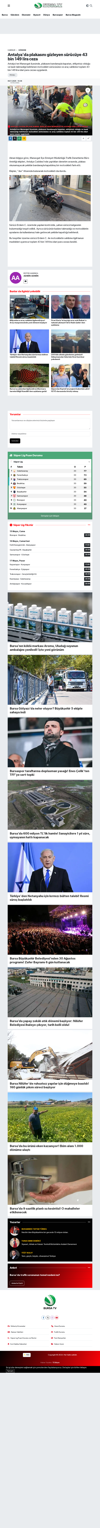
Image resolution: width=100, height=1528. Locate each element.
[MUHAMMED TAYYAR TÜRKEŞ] (15, 1231)
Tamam (10, 1371)
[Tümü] (89, 1222)
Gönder (15, 441)
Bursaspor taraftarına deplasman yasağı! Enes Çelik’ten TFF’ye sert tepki (49, 773)
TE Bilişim (56, 1362)
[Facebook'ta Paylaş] (10, 138)
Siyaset (36, 15)
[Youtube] (57, 1318)
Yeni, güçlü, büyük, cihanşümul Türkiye (39, 1256)
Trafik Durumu (59, 1332)
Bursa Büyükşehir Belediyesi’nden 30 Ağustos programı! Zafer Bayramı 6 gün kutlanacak (42, 960)
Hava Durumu (59, 1326)
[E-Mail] (26, 281)
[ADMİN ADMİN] (15, 278)
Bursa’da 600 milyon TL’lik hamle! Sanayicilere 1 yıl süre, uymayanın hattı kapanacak (50, 835)
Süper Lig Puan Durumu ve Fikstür (23, 1338)
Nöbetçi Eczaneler (18, 1326)
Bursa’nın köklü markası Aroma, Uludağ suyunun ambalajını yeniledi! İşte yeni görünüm (44, 648)
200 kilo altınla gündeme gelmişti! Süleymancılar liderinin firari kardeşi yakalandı (67, 357)
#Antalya (12, 75)
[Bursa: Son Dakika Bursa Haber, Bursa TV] (48, 6)
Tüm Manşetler (60, 1338)
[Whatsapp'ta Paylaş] (19, 138)
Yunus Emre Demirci (31, 1241)
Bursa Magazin (73, 15)
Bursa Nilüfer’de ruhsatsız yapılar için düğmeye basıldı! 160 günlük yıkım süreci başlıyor (49, 1085)
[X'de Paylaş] (15, 138)
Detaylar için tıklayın (50, 516)
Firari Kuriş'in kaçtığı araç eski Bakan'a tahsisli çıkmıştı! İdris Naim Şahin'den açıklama (68, 322)
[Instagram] (52, 1318)
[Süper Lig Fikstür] (89, 525)
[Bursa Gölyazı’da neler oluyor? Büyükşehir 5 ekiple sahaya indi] (50, 680)
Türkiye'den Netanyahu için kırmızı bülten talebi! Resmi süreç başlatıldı (49, 898)
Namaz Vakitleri (17, 1332)
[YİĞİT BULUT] (15, 1254)
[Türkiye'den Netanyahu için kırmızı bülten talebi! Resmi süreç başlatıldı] (29, 341)
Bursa (5, 15)
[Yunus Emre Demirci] (15, 1243)
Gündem (14, 15)
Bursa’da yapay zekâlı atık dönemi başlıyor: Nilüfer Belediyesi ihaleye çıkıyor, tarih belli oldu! (46, 1023)
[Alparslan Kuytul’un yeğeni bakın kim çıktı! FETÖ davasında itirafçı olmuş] (70, 375)
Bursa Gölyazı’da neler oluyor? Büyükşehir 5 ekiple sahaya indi (46, 710)
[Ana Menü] (9, 6)
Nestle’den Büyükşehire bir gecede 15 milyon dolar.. (45, 1232)
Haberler (11, 50)
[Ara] (91, 6)
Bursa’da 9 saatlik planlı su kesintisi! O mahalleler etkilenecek (45, 1210)
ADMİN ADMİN (31, 276)
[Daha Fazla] (24, 138)
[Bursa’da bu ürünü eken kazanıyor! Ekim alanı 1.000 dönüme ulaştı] (50, 1117)
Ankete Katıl (17, 1283)
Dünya (46, 15)
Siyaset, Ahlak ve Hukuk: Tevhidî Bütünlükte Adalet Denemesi (49, 1244)
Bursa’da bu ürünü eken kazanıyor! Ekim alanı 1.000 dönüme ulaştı (46, 1148)
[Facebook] (43, 1318)
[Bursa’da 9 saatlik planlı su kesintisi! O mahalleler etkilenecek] (50, 1180)
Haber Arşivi (59, 1344)
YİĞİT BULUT (27, 1253)
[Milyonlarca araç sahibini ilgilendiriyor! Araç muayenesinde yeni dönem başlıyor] (29, 307)
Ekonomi (26, 15)
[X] (48, 1318)
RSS (27, 1355)
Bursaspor (58, 15)
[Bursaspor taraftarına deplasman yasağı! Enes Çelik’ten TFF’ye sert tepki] (50, 742)
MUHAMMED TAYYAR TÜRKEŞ (34, 1229)
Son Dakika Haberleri (18, 1344)
